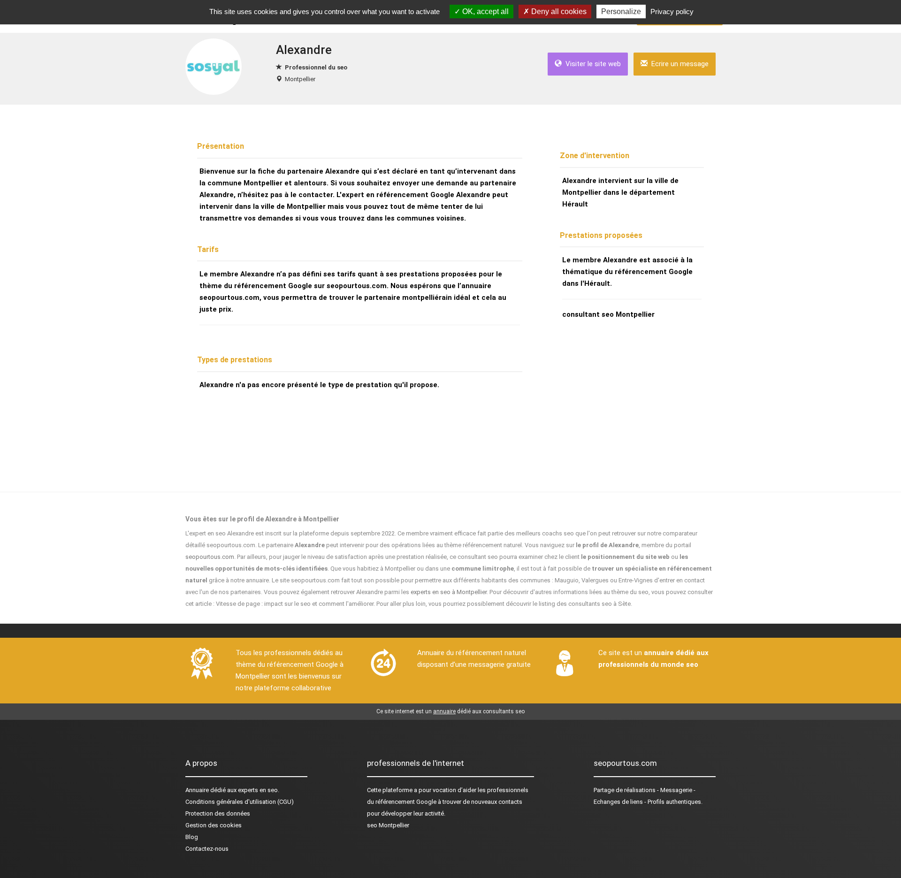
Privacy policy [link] (672, 11)
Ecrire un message (678, 64)
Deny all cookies (558, 11)
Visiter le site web (591, 64)
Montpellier (300, 79)
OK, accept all (484, 11)
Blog (191, 836)
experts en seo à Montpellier (449, 592)
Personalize (621, 11)
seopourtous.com (209, 556)
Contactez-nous (207, 848)
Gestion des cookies (213, 825)
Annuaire (197, 790)
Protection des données (217, 813)
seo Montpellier (388, 825)
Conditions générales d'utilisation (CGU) (239, 801)
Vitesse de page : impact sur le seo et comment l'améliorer (295, 603)
